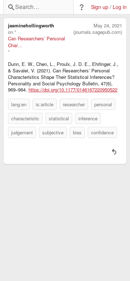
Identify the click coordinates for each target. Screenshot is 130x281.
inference (88, 118)
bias (77, 132)
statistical (59, 118)
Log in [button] (120, 7)
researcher (74, 104)
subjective (53, 132)
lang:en (18, 104)
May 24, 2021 (108, 25)
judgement (22, 132)
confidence (102, 132)
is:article (44, 104)
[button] (82, 7)
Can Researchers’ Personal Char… (36, 41)
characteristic (25, 118)
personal (103, 104)
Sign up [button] (99, 7)
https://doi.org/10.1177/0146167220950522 (73, 89)
